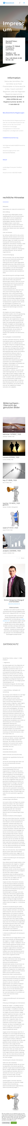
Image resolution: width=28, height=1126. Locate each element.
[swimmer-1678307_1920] (14, 432)
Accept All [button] (14, 1122)
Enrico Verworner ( (14, 601)
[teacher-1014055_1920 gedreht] (14, 501)
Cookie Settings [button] (6, 1122)
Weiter (22, 558)
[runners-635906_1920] (14, 455)
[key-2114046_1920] (14, 478)
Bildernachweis (14, 607)
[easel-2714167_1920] (14, 526)
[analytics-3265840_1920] (14, 548)
